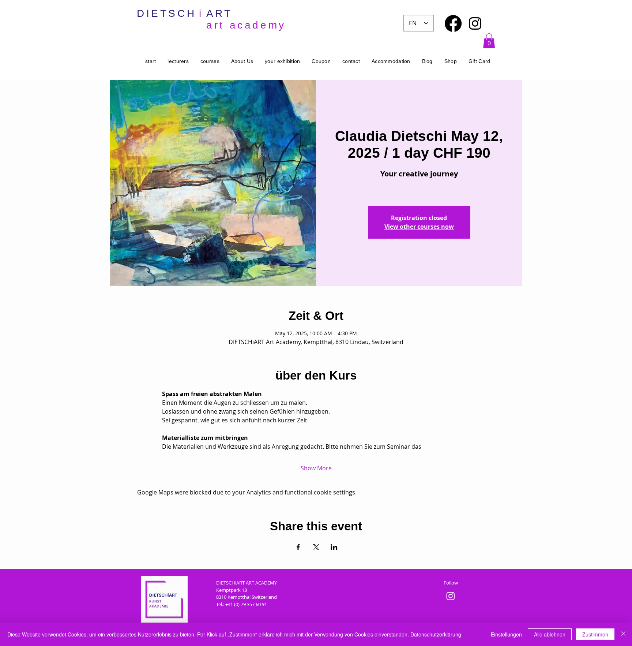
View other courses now (419, 227)
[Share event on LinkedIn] (334, 547)
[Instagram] (475, 23)
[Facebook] (453, 23)
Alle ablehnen (549, 634)
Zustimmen (595, 634)
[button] (489, 40)
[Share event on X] (316, 547)
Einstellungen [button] (506, 634)
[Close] (623, 634)
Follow (451, 582)
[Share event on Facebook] (298, 547)
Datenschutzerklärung (435, 634)
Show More (316, 468)
